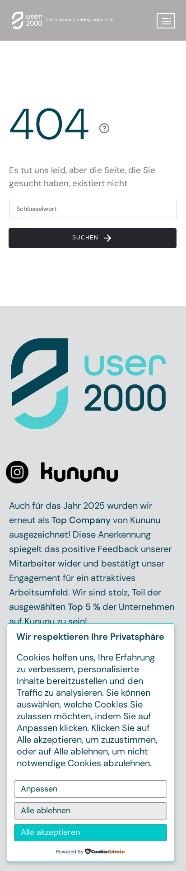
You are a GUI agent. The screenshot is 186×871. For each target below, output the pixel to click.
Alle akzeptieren (50, 832)
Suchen (86, 237)
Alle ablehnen (45, 810)
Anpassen (39, 788)
